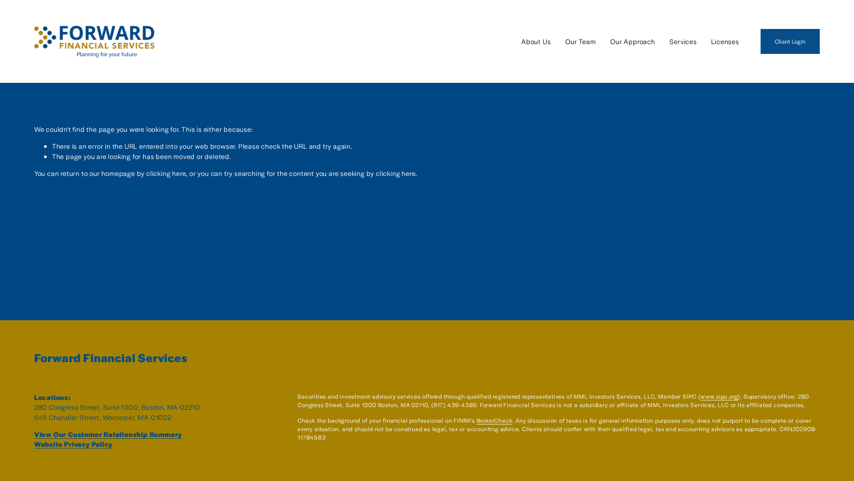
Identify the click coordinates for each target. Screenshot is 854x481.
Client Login (790, 41)
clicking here (166, 173)
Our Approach (632, 41)
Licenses (725, 41)
